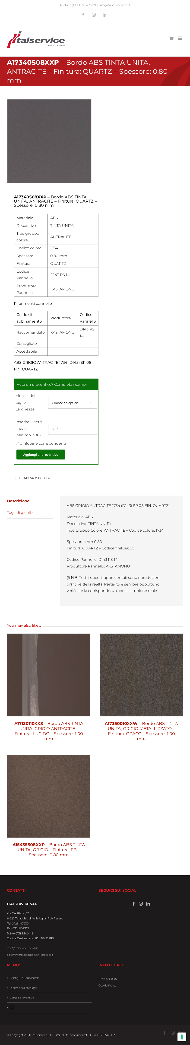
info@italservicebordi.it (114, 5)
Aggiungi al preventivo (40, 454)
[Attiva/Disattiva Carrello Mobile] (171, 38)
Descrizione (18, 501)
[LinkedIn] (148, 904)
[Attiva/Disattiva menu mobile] (180, 38)
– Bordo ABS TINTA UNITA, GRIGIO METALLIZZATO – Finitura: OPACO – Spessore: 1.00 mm (141, 731)
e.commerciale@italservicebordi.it (30, 954)
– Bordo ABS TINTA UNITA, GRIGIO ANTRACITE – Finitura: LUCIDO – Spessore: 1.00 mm (48, 731)
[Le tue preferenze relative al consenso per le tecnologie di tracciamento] (181, 1037)
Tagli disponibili (21, 512)
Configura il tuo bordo (24, 978)
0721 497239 (20, 923)
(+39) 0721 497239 (84, 5)
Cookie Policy (107, 985)
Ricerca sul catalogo (23, 988)
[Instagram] (141, 904)
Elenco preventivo (22, 997)
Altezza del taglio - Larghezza (25, 402)
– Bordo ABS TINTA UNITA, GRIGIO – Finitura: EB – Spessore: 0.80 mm (49, 849)
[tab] (30, 501)
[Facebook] (134, 904)
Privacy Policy (107, 978)
